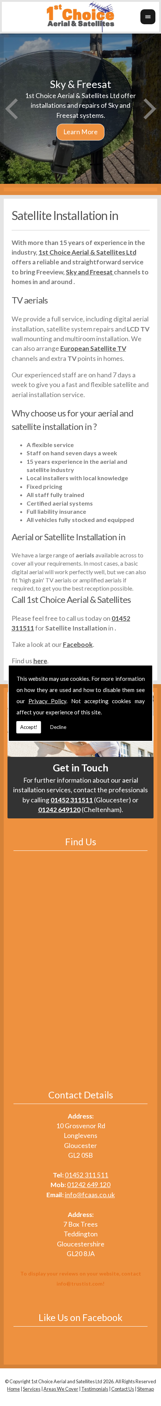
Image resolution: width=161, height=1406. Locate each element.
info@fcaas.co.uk (90, 1195)
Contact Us (122, 1389)
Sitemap (145, 1389)
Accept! (28, 727)
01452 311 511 (86, 1175)
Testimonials (94, 1389)
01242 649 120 (88, 1185)
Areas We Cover (60, 1389)
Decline (58, 727)
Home (13, 1389)
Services (31, 1389)
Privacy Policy (47, 701)
